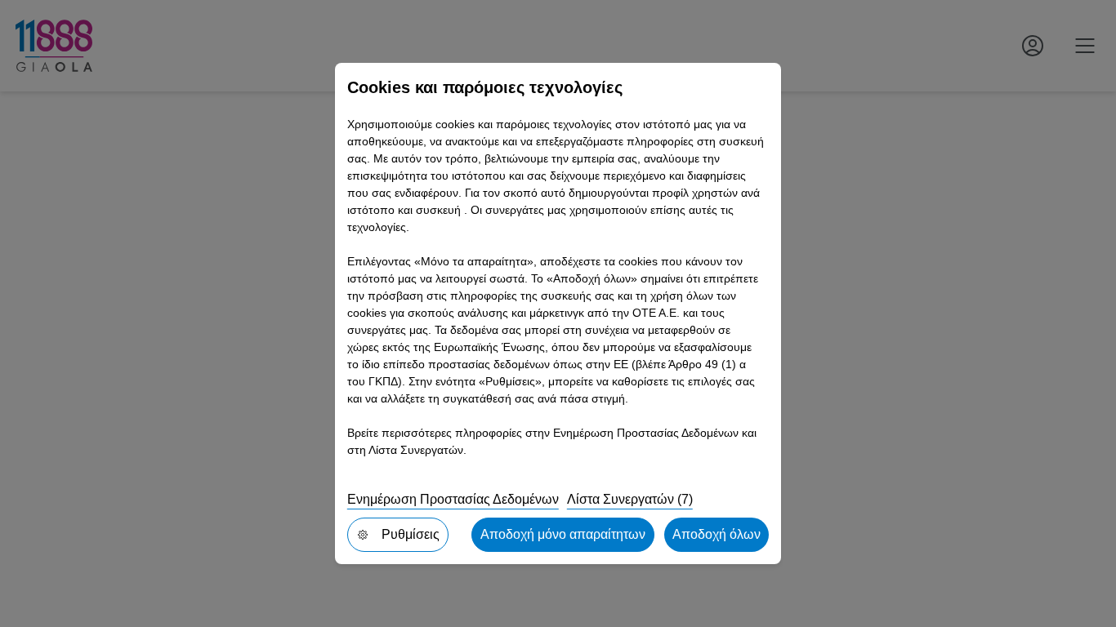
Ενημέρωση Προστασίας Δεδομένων (453, 499)
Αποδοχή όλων (716, 534)
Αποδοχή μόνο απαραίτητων (562, 534)
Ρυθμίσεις (411, 534)
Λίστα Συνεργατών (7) (630, 499)
